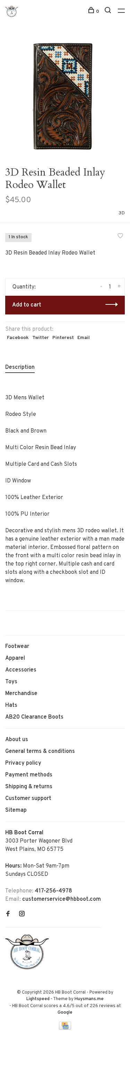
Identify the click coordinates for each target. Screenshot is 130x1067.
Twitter (40, 338)
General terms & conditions (40, 751)
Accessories (20, 670)
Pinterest (63, 338)
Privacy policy (23, 763)
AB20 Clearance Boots (34, 717)
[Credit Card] (65, 1028)
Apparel (15, 658)
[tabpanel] (65, 94)
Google (65, 1012)
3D (122, 213)
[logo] (28, 967)
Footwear (17, 646)
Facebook (18, 338)
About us (16, 739)
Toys (11, 681)
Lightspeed (38, 999)
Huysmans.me (89, 999)
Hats (11, 705)
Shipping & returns (28, 786)
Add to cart (26, 305)
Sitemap (16, 810)
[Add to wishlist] (120, 236)
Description (20, 367)
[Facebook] (8, 914)
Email (83, 338)
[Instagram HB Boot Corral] (22, 914)
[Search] (109, 12)
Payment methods (28, 775)
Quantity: (24, 287)
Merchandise (21, 693)
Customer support (28, 798)
